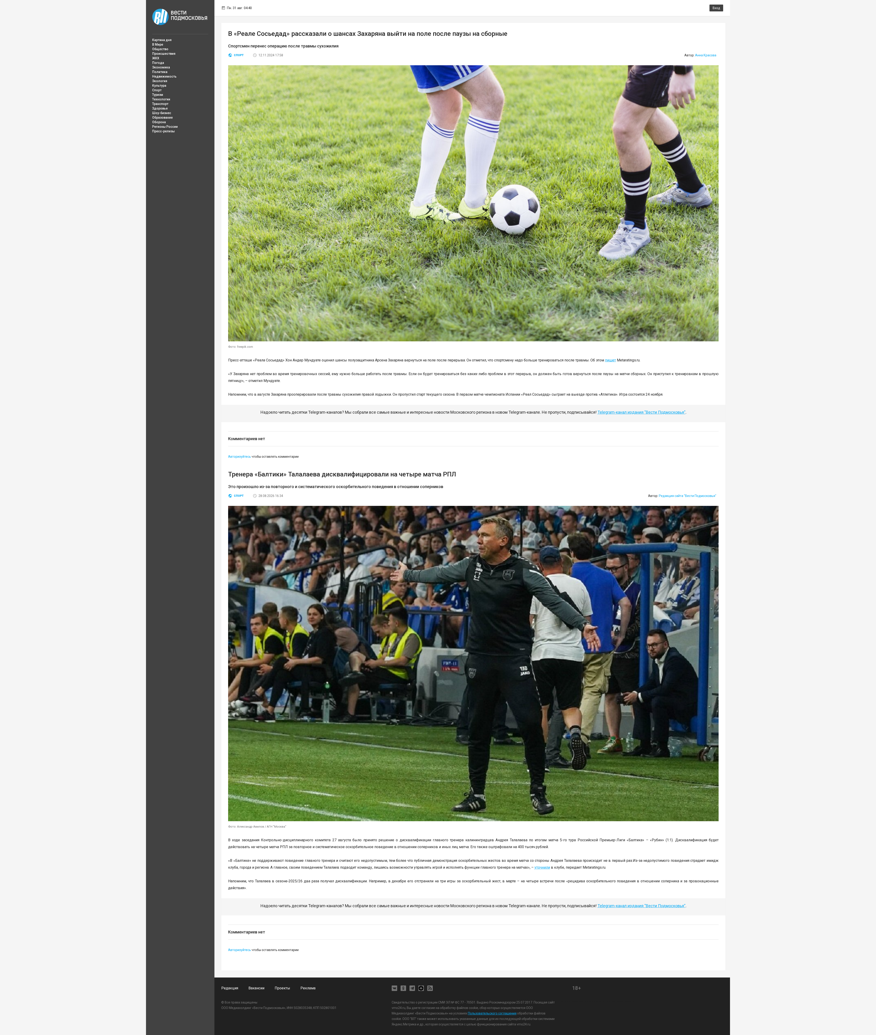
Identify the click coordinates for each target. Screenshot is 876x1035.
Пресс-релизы (163, 131)
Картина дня (162, 40)
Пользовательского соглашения (492, 1013)
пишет (610, 360)
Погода (158, 63)
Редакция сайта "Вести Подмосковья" (687, 496)
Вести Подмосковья (180, 17)
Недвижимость (164, 76)
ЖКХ (155, 58)
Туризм (157, 95)
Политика (159, 72)
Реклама (307, 988)
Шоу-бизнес (161, 113)
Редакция (229, 988)
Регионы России (165, 126)
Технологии (161, 99)
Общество (160, 49)
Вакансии (256, 988)
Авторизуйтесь (239, 456)
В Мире (157, 44)
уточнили (542, 867)
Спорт (157, 90)
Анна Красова (705, 55)
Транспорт (160, 104)
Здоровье (160, 108)
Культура (159, 85)
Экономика (161, 67)
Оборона (159, 122)
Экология (159, 81)
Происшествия (163, 53)
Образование (162, 117)
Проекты (282, 988)
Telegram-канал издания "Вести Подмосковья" (641, 412)
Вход (716, 8)
